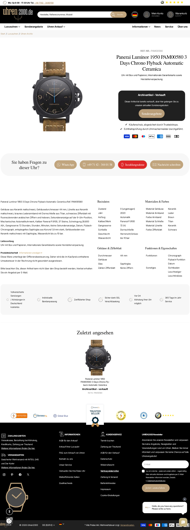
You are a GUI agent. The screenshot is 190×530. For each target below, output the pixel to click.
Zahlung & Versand (109, 477)
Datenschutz (106, 459)
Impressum (105, 489)
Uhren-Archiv (27, 33)
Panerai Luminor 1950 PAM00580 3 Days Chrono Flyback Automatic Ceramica (95, 382)
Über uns (183, 26)
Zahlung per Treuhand (110, 446)
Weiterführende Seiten (69, 477)
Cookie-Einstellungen (110, 495)
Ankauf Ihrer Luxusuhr (69, 446)
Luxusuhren (11, 26)
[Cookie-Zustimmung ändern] (9, 520)
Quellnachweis (65, 483)
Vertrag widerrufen (109, 471)
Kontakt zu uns (66, 459)
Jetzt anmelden (156, 488)
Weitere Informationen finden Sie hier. (18, 448)
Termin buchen (107, 440)
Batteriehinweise (107, 483)
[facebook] (20, 475)
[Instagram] (4, 475)
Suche (120, 15)
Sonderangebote (33, 26)
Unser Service (65, 465)
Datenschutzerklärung (156, 481)
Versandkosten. (127, 525)
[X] (28, 475)
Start (3, 33)
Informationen (140, 26)
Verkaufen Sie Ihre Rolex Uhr (72, 471)
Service (169, 26)
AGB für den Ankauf (68, 440)
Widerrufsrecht (107, 465)
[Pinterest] (12, 475)
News (157, 26)
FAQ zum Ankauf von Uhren (72, 452)
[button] (9, 511)
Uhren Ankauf (54, 26)
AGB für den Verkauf (109, 452)
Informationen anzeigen (30, 252)
